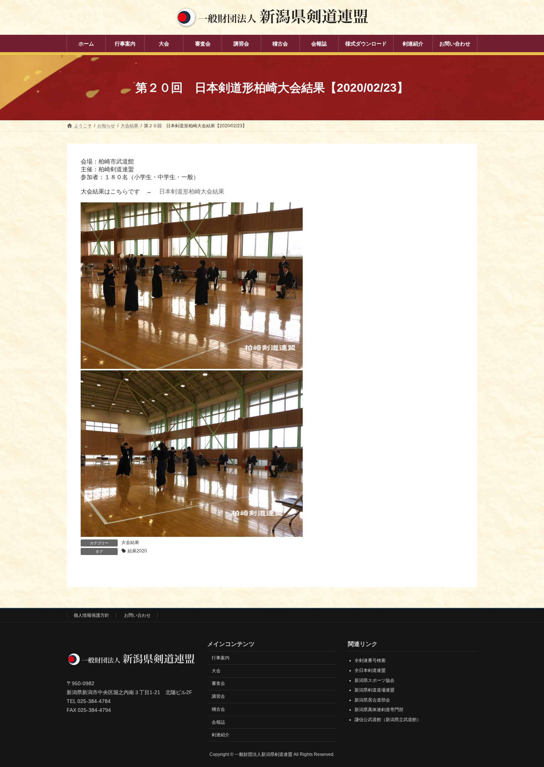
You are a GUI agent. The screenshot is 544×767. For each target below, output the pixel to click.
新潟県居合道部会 (372, 700)
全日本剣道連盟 (370, 670)
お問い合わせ (137, 615)
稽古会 (218, 709)
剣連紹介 (220, 735)
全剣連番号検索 (370, 660)
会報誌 (218, 722)
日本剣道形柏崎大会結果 (191, 191)
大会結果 (130, 542)
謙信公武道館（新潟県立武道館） (388, 719)
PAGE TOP (524, 737)
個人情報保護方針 (91, 615)
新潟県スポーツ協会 (374, 680)
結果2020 (137, 551)
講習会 (218, 696)
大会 (216, 670)
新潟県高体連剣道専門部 (379, 710)
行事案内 (220, 657)
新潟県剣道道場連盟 (374, 690)
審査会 (218, 683)
